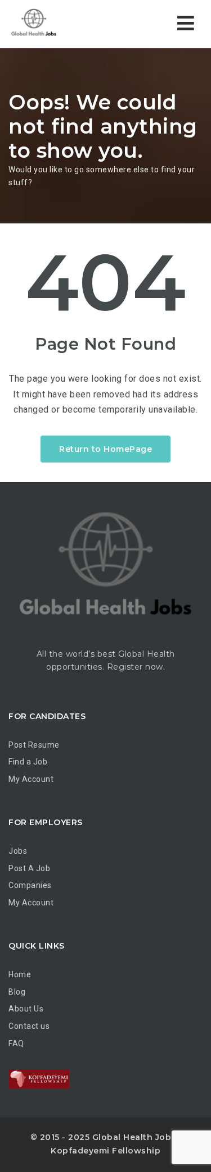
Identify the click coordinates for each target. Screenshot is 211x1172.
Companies (30, 885)
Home (19, 974)
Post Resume (34, 744)
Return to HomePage (105, 449)
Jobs (17, 850)
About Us (25, 1008)
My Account (30, 779)
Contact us (29, 1026)
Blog (16, 991)
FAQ (16, 1043)
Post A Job (29, 868)
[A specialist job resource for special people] (56, 24)
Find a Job (27, 761)
